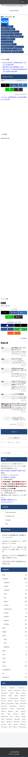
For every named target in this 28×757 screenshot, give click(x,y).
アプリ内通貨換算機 (17, 49)
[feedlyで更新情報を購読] (20, 329)
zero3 (8, 305)
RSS (7, 524)
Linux (3, 305)
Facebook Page (10, 516)
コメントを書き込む (14, 437)
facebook (13, 470)
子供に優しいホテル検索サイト (8, 29)
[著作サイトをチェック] (7, 325)
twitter (2, 470)
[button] (18, 89)
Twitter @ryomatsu (11, 512)
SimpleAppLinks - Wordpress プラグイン (10, 31)
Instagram (7, 470)
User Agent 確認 (4, 36)
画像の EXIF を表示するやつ (7, 46)
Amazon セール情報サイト (7, 26)
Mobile (3, 303)
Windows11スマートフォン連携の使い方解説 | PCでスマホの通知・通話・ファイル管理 (14, 549)
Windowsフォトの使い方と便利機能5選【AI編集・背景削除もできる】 (14, 556)
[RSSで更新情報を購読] (14, 333)
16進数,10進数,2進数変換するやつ (8, 44)
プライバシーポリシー (7, 502)
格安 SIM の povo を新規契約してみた (13, 67)
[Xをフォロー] (20, 325)
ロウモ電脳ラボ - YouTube (8, 477)
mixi (24, 470)
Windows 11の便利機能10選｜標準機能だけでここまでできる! (14, 536)
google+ (19, 470)
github (2, 472)
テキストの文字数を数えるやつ (16, 36)
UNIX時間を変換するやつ (17, 51)
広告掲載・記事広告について (9, 499)
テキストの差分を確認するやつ (8, 39)
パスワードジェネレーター (7, 41)
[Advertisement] (14, 116)
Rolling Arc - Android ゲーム (7, 34)
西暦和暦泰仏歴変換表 (6, 51)
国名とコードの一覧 (19, 46)
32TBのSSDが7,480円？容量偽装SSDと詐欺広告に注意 (14, 562)
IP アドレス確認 (18, 34)
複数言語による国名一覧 (6, 49)
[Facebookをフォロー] (7, 329)
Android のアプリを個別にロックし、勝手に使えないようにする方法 (14, 542)
